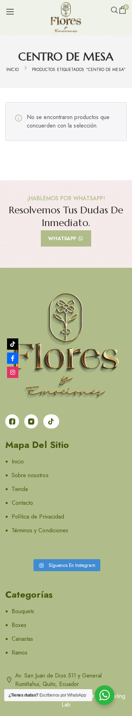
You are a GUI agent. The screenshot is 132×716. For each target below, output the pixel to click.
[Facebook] (12, 358)
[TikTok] (12, 344)
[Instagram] (12, 372)
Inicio (12, 69)
